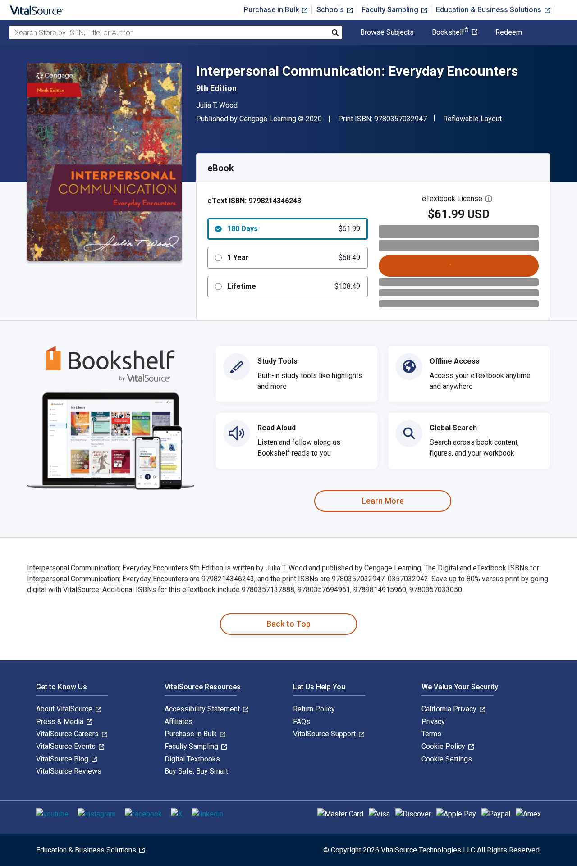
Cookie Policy (444, 746)
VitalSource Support (325, 733)
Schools (331, 9)
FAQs (301, 721)
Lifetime (293, 286)
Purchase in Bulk (272, 9)
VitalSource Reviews (68, 771)
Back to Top (288, 624)
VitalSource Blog (63, 759)
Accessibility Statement (203, 709)
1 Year (293, 257)
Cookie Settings (446, 759)
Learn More (383, 501)
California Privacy (449, 709)
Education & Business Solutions (489, 9)
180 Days (293, 228)
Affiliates (178, 721)
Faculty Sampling (391, 9)
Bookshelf (450, 32)
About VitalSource (65, 709)
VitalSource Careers (68, 733)
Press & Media (60, 721)
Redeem (508, 32)
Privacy (433, 721)
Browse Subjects (387, 32)
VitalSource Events (66, 746)
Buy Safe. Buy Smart (196, 771)
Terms (431, 733)
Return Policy (314, 709)
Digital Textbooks (192, 759)
